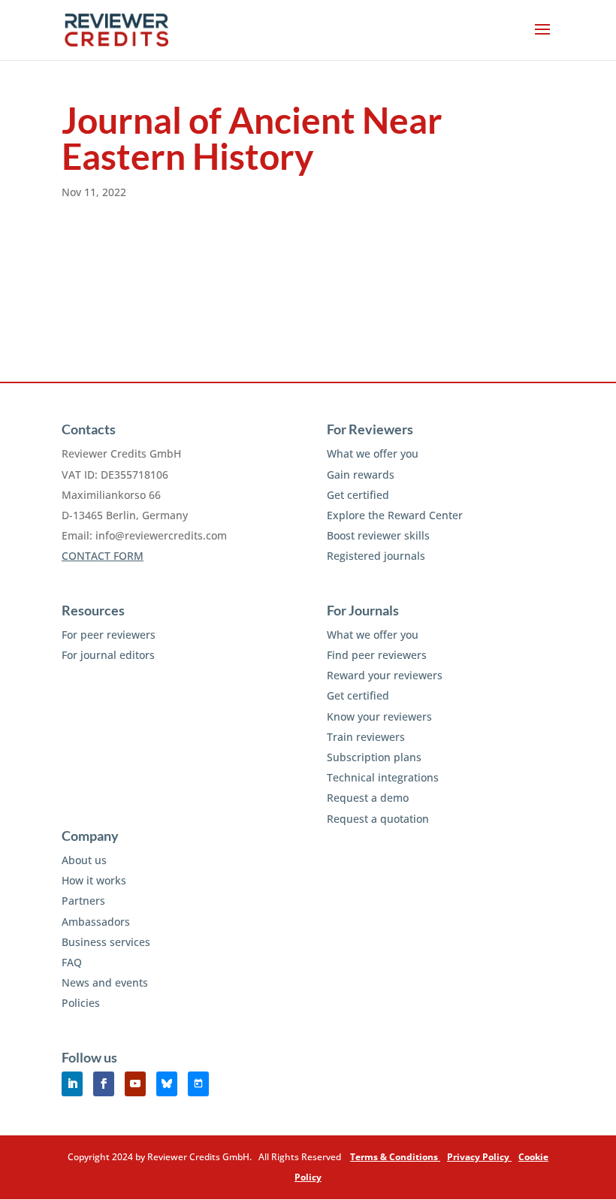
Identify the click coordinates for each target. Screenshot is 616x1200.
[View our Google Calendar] (198, 1084)
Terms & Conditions (395, 1156)
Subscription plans (374, 757)
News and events (105, 982)
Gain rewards (360, 474)
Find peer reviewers (377, 655)
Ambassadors (96, 921)
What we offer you (372, 453)
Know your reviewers (379, 716)
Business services (106, 942)
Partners (83, 900)
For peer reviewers (109, 634)
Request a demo (368, 797)
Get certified (358, 495)
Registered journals (376, 556)
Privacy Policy (479, 1156)
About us (84, 860)
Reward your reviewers (384, 675)
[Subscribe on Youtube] (135, 1084)
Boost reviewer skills (378, 535)
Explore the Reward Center (395, 515)
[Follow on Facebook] (103, 1084)
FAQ (72, 962)
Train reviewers (366, 737)
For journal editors (108, 655)
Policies (81, 1003)
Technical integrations (383, 777)
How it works (94, 880)
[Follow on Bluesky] (166, 1084)
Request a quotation (378, 819)
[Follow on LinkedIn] (72, 1084)
